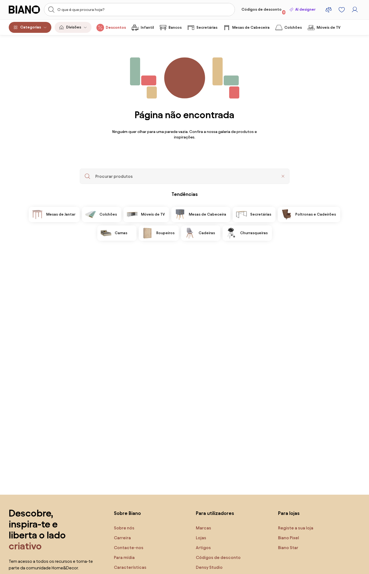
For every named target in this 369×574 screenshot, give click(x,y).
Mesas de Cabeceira (251, 27)
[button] (283, 176)
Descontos (116, 27)
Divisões (73, 27)
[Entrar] (354, 9)
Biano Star (288, 547)
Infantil (147, 27)
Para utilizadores (215, 513)
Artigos (203, 547)
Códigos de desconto (263, 10)
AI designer (305, 9)
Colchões (293, 27)
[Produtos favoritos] (341, 9)
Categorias (30, 27)
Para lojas (289, 513)
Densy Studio (209, 567)
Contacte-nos (128, 547)
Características (130, 567)
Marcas (203, 528)
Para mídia (124, 557)
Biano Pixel (288, 537)
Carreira (122, 537)
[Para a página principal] (25, 9)
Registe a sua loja (295, 528)
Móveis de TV (328, 27)
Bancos (175, 27)
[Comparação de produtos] (328, 9)
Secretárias (206, 27)
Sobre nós (124, 528)
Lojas (201, 537)
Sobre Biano (127, 513)
